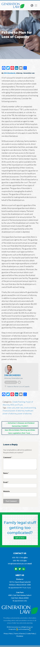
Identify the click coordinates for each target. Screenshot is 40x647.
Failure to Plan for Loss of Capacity (18, 386)
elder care (11, 408)
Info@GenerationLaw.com (17, 563)
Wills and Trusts (16, 405)
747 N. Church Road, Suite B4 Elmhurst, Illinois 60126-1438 (20, 583)
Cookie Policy (30, 633)
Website (6, 491)
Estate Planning (19, 402)
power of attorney (24, 413)
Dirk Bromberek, (10, 73)
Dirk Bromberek (12, 375)
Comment (7, 457)
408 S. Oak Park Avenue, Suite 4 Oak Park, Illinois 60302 (19, 596)
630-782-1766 (17, 557)
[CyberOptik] (30, 629)
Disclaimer (19, 636)
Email (6, 482)
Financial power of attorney (13, 410)
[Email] (19, 382)
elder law (19, 408)
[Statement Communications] (17, 629)
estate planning (30, 408)
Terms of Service (19, 633)
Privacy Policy (8, 633)
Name (6, 473)
